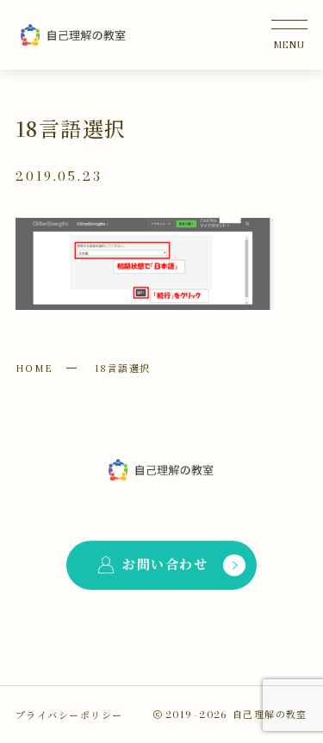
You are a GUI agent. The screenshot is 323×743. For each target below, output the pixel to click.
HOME (34, 368)
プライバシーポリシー (69, 714)
